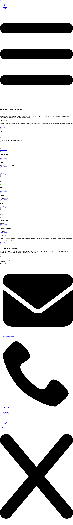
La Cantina (5, 5)
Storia (4, 4)
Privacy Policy (6, 413)
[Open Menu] (0, 2)
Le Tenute (5, 7)
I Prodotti (5, 8)
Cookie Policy (6, 412)
